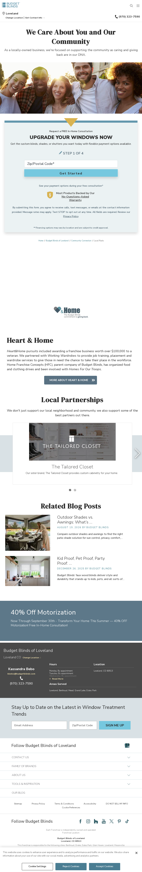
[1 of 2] (70, 490)
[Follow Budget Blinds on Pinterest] (119, 821)
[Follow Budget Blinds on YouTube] (103, 821)
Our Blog (18, 793)
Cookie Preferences (71, 807)
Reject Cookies (71, 866)
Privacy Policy (70, 216)
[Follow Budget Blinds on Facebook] (80, 821)
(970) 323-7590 (129, 17)
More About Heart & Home (69, 380)
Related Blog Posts (71, 506)
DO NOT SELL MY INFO (117, 803)
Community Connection (81, 240)
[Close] (136, 853)
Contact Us (20, 757)
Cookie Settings (37, 866)
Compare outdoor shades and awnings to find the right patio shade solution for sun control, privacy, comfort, (90, 536)
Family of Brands (24, 766)
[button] (14, 17)
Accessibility (90, 803)
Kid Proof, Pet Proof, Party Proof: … (81, 561)
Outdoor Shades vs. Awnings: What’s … (75, 519)
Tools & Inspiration (26, 784)
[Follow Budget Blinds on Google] (127, 745)
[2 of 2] (75, 490)
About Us (18, 775)
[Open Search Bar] (131, 6)
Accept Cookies (104, 866)
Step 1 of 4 (73, 153)
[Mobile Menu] (138, 6)
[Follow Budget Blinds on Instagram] (88, 821)
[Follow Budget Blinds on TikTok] (127, 821)
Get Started (71, 173)
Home (40, 240)
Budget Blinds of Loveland (57, 240)
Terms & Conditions (64, 803)
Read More (57, 678)
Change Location (31, 657)
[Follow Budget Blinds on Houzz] (95, 821)
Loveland (12, 13)
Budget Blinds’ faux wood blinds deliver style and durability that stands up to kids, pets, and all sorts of (90, 577)
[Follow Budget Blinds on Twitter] (111, 821)
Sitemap (18, 803)
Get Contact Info (33, 17)
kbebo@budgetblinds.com (21, 673)
